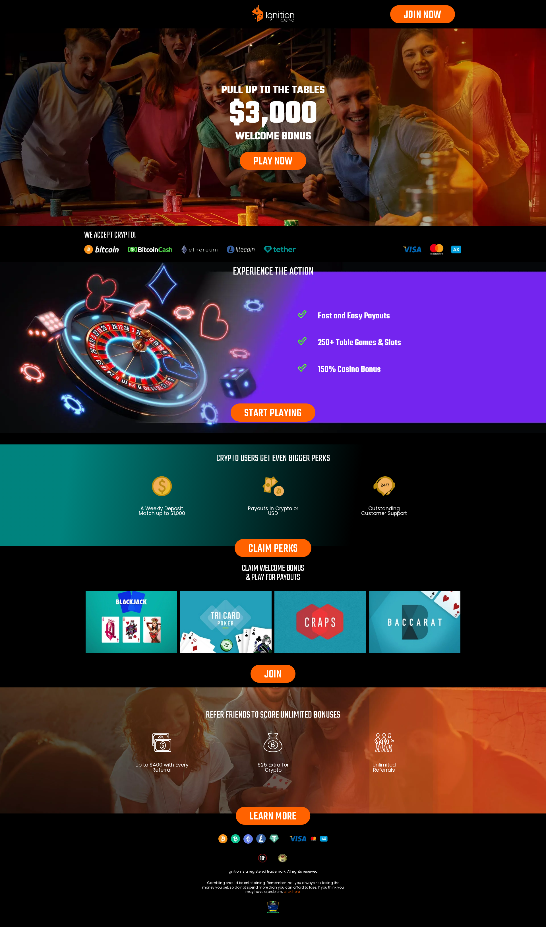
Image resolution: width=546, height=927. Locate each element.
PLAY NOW (272, 162)
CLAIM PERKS (273, 549)
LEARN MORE (273, 817)
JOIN (273, 675)
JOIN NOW (422, 15)
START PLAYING (273, 413)
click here (292, 891)
